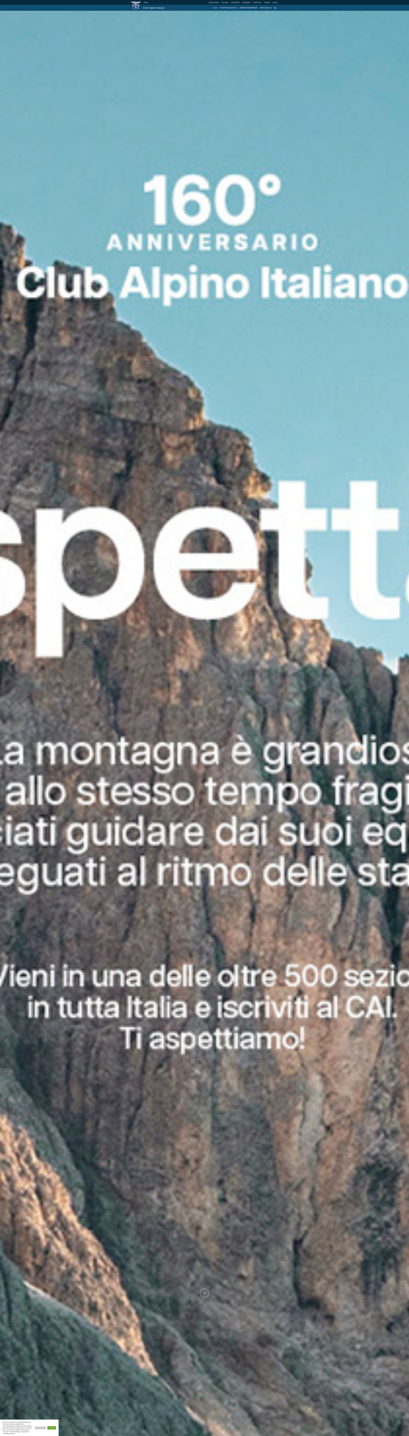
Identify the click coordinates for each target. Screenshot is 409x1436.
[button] (275, 8)
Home (146, 2)
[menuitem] (275, 2)
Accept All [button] (52, 1428)
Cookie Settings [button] (40, 1428)
